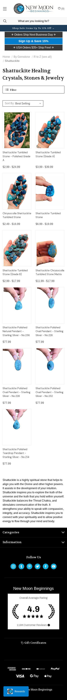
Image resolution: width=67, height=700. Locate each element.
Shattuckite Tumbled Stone (48, 215)
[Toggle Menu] (4, 8)
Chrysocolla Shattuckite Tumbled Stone (17, 215)
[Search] (3, 21)
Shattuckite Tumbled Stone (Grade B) (15, 272)
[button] (33, 35)
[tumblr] (21, 566)
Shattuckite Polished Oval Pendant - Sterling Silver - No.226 (49, 331)
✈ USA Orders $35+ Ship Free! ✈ (33, 47)
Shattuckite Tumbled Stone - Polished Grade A (16, 156)
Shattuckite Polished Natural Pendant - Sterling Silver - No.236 (16, 331)
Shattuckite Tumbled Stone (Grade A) (48, 154)
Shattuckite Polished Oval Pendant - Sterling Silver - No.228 (16, 392)
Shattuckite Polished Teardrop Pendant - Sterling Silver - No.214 (16, 453)
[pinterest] (29, 566)
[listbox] (28, 103)
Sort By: (9, 103)
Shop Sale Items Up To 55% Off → (33, 28)
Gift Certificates (35, 643)
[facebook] (45, 566)
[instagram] (13, 566)
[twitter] (37, 566)
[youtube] (53, 566)
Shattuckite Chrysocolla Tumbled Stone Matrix (50, 272)
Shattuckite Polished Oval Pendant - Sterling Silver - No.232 (49, 392)
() (62, 8)
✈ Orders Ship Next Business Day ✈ (33, 34)
